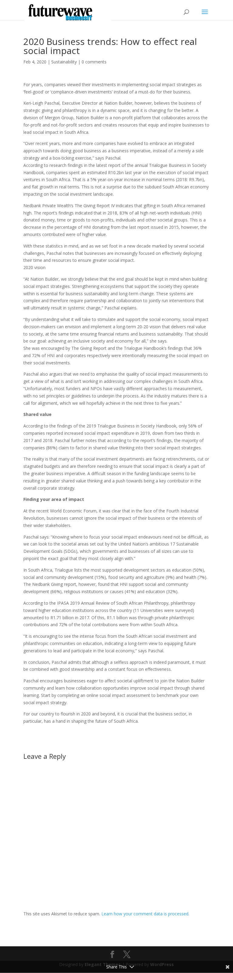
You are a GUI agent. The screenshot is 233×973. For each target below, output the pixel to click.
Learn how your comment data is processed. (145, 914)
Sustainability (64, 62)
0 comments (94, 62)
